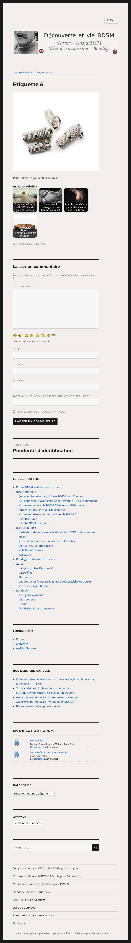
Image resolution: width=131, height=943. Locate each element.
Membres (22, 643)
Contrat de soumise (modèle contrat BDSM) (47, 541)
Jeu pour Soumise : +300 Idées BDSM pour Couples (51, 496)
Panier (23, 604)
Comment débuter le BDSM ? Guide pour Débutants (51, 505)
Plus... (53, 334)
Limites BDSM (28, 518)
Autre (19, 563)
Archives (20, 817)
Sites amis (25, 577)
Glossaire (25, 554)
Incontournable (26, 491)
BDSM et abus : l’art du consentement (43, 509)
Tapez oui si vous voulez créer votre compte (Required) (51, 396)
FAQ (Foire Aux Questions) (36, 568)
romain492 (39, 747)
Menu (111, 20)
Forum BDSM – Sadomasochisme (37, 487)
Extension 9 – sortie (29, 683)
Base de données (26, 527)
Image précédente (22, 72)
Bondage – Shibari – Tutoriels (35, 559)
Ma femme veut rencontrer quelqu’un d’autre (45, 692)
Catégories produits (31, 595)
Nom (17, 349)
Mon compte (27, 599)
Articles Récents (26, 648)
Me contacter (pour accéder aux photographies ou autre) (55, 581)
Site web (18, 380)
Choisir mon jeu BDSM (33, 586)
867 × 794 (40, 244)
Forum (20, 639)
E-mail (18, 364)
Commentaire (23, 286)
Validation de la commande (36, 608)
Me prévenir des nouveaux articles (40, 411)
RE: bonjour (36, 740)
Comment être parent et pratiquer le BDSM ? (47, 514)
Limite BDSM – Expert (33, 523)
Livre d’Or (25, 572)
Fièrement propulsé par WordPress (93, 933)
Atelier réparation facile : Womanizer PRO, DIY (45, 701)
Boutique (22, 590)
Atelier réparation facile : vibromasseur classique (47, 697)
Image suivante (44, 72)
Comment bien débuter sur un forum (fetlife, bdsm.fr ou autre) (55, 679)
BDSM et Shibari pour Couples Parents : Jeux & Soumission (42, 933)
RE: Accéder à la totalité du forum (48, 752)
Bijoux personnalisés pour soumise (38, 706)
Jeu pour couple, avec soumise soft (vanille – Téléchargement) (58, 500)
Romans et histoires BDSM (36, 545)
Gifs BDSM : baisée (31, 550)
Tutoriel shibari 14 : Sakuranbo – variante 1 (43, 688)
